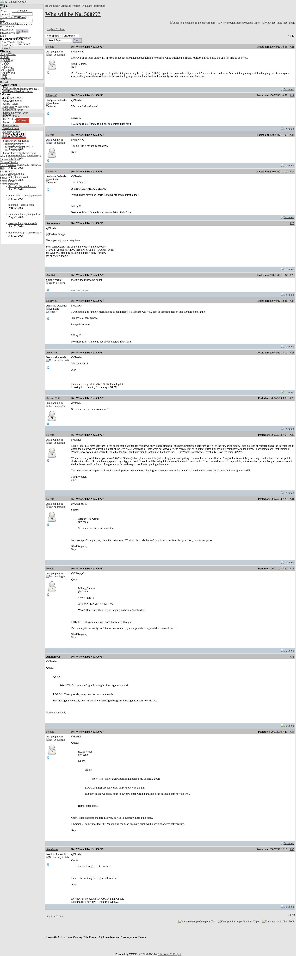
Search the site (8, 180)
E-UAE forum (10, 119)
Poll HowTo (6, 171)
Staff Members (8, 165)
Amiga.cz (5, 78)
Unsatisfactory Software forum (19, 153)
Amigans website (70, 5)
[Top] (287, 88)
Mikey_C (51, 95)
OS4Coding (7, 69)
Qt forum (7, 137)
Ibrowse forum (10, 125)
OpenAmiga (7, 45)
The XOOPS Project (169, 954)
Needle (50, 46)
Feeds (3, 8)
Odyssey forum (11, 131)
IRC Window (7, 26)
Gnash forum (9, 122)
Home (3, 4)
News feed (6, 11)
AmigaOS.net (8, 54)
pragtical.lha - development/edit (25, 195)
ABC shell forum (12, 100)
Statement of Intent (10, 159)
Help (2, 168)
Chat (2, 20)
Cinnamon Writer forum (15, 106)
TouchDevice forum (13, 146)
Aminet (4, 57)
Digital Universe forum (15, 112)
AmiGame (52, 352)
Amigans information (93, 5)
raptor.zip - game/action (21, 204)
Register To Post (56, 29)
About (3, 156)
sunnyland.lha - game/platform (24, 214)
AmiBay (5, 66)
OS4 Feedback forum (14, 88)
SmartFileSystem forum (15, 140)
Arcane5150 (53, 398)
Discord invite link (10, 32)
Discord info (7, 29)
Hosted (4, 82)
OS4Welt (5, 48)
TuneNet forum (11, 149)
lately (63, 712)
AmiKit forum (10, 103)
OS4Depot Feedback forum (17, 91)
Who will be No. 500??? (73, 14)
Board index (52, 5)
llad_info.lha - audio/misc (22, 186)
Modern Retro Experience (79, 290)
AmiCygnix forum (12, 97)
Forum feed (6, 14)
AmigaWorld (7, 72)
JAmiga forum (10, 128)
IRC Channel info (9, 23)
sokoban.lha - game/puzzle (22, 223)
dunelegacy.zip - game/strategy (25, 232)
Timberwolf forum (12, 143)
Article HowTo (8, 174)
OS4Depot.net (8, 41)
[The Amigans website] (13, 1)
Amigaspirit (6, 60)
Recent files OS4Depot (13, 17)
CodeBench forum (12, 109)
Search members (9, 183)
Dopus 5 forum (11, 116)
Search (3, 177)
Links (3, 35)
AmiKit (4, 63)
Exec (3, 75)
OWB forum (9, 134)
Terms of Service (9, 162)
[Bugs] (20, 41)
